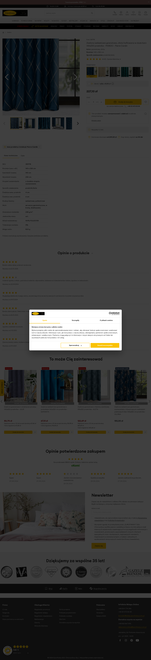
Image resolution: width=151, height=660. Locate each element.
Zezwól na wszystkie (104, 345)
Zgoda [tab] (44, 320)
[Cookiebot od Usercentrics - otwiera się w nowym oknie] (110, 313)
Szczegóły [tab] (75, 320)
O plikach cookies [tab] (106, 320)
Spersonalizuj (74, 345)
